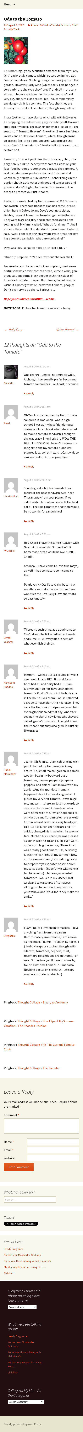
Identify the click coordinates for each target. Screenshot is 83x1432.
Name (9, 1142)
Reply (31, 393)
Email (9, 1150)
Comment (11, 1115)
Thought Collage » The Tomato (38, 1068)
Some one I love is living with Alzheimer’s (27, 1261)
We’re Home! (67, 329)
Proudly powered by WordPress (22, 1424)
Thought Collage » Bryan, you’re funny (42, 1002)
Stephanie (10, 936)
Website (9, 1158)
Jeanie (11, 550)
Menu (7, 4)
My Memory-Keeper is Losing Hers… (25, 1267)
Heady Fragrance (14, 1249)
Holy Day (13, 329)
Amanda (8, 383)
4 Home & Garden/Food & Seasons (51, 25)
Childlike (9, 1273)
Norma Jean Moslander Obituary (22, 1255)
